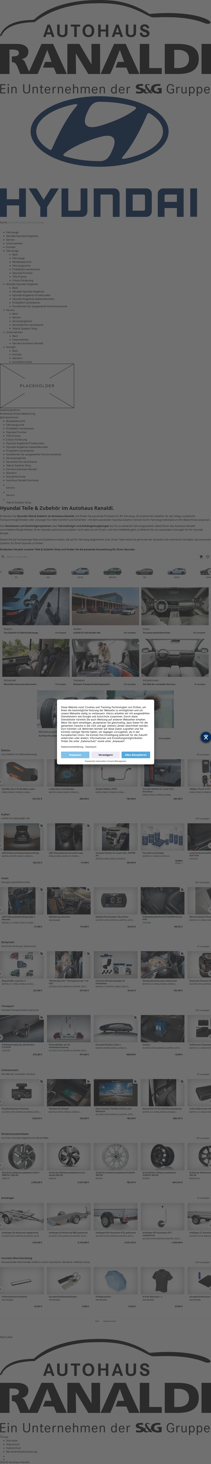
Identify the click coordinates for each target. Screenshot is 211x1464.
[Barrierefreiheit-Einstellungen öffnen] (206, 737)
